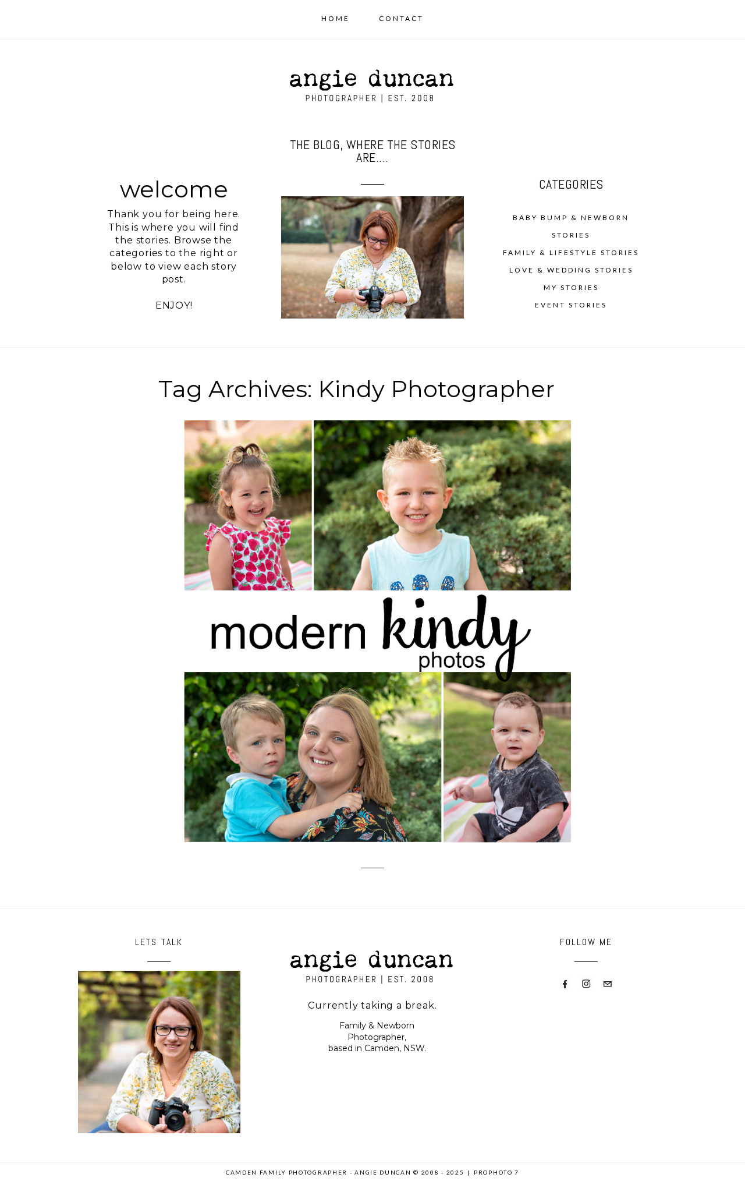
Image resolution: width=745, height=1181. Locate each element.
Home (335, 18)
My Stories (571, 287)
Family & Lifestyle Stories (571, 252)
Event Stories (571, 304)
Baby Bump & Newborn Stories (571, 226)
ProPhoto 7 (496, 1172)
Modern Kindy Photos (370, 612)
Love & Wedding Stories (571, 270)
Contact (401, 18)
